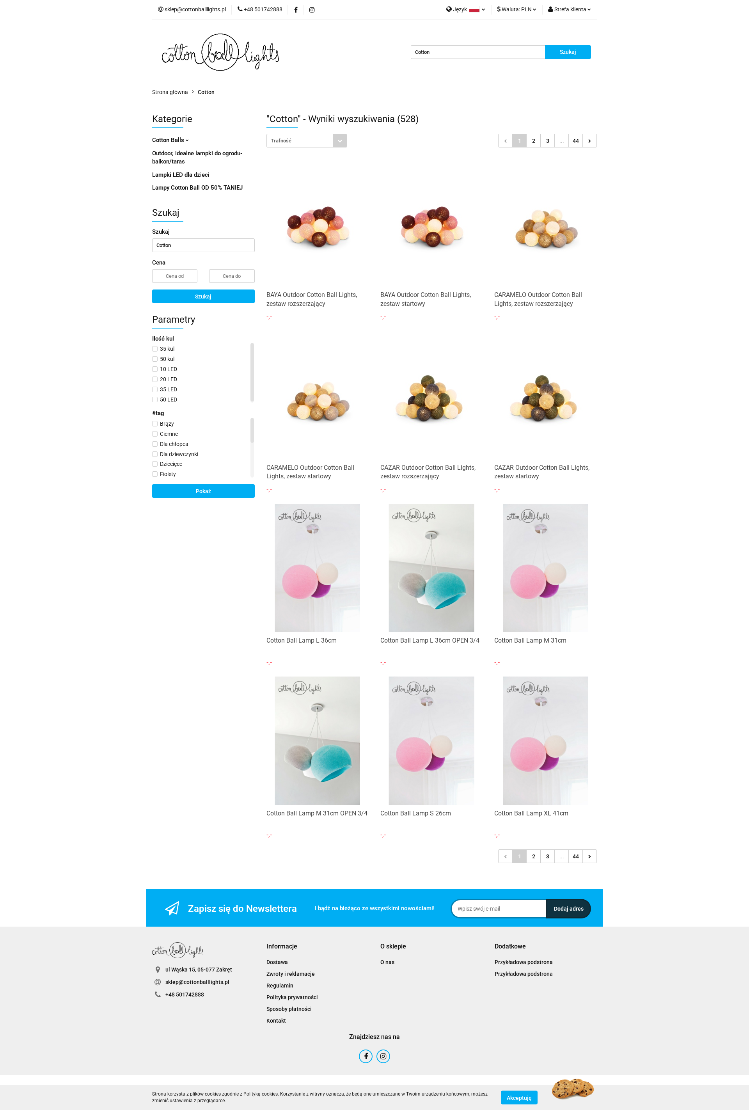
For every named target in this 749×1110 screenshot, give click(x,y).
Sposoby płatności (289, 1009)
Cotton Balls (169, 140)
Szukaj (203, 296)
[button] (281, 946)
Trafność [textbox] (281, 141)
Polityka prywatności (292, 997)
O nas (387, 962)
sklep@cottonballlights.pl (197, 982)
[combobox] (306, 140)
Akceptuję (519, 1097)
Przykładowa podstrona (524, 962)
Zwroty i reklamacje (290, 974)
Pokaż (203, 491)
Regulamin (279, 985)
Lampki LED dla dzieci (180, 174)
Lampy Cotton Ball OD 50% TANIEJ (197, 187)
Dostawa (277, 962)
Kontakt (276, 1021)
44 (576, 141)
